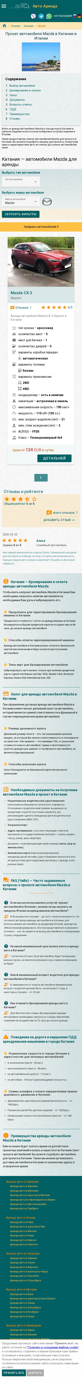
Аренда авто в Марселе (24, 1267)
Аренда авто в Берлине (24, 1186)
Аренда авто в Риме (21, 1222)
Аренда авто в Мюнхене (24, 1190)
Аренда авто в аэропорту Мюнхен (30, 1195)
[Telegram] (41, 16)
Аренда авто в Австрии (21, 1289)
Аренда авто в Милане (23, 1231)
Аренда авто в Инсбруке (24, 1311)
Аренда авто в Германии (22, 1181)
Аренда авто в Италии (20, 1217)
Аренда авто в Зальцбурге (25, 1307)
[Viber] (33, 16)
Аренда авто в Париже (23, 1258)
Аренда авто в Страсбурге (25, 1280)
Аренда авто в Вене (21, 1294)
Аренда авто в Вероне (23, 1240)
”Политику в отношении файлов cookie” (53, 1347)
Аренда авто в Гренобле (24, 1275)
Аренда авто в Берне (22, 1329)
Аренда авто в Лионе (22, 1262)
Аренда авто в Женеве (23, 1334)
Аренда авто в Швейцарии (23, 1325)
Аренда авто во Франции (22, 1253)
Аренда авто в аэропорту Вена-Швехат (33, 1298)
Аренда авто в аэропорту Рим (27, 1226)
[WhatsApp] (49, 16)
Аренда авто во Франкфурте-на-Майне (32, 1199)
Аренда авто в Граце (22, 1316)
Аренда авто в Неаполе (24, 1244)
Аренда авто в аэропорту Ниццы (29, 1271)
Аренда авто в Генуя (22, 1235)
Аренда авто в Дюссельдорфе (28, 1204)
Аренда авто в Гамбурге (24, 1208)
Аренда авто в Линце (22, 1302)
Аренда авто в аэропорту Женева (30, 1338)
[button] (21, 182)
